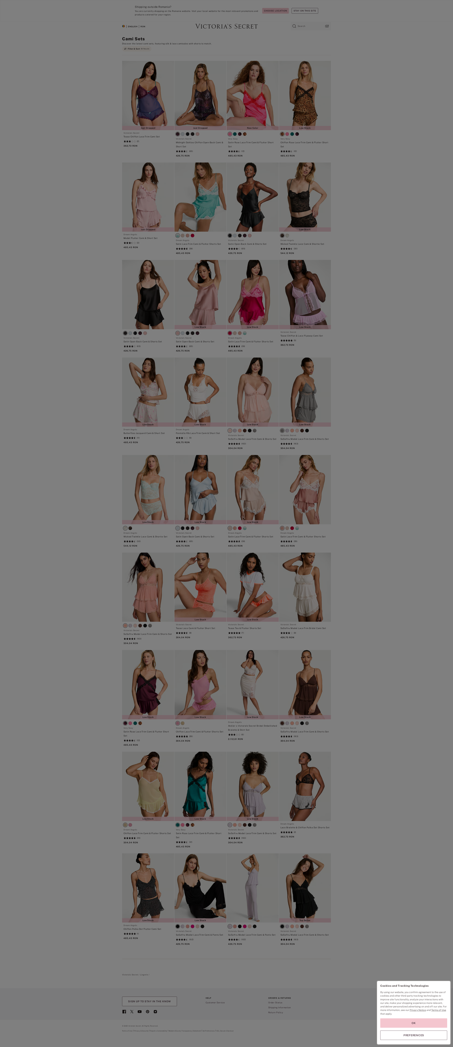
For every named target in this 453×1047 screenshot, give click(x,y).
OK (414, 1023)
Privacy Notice (418, 1010)
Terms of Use (438, 1010)
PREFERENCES (413, 1035)
